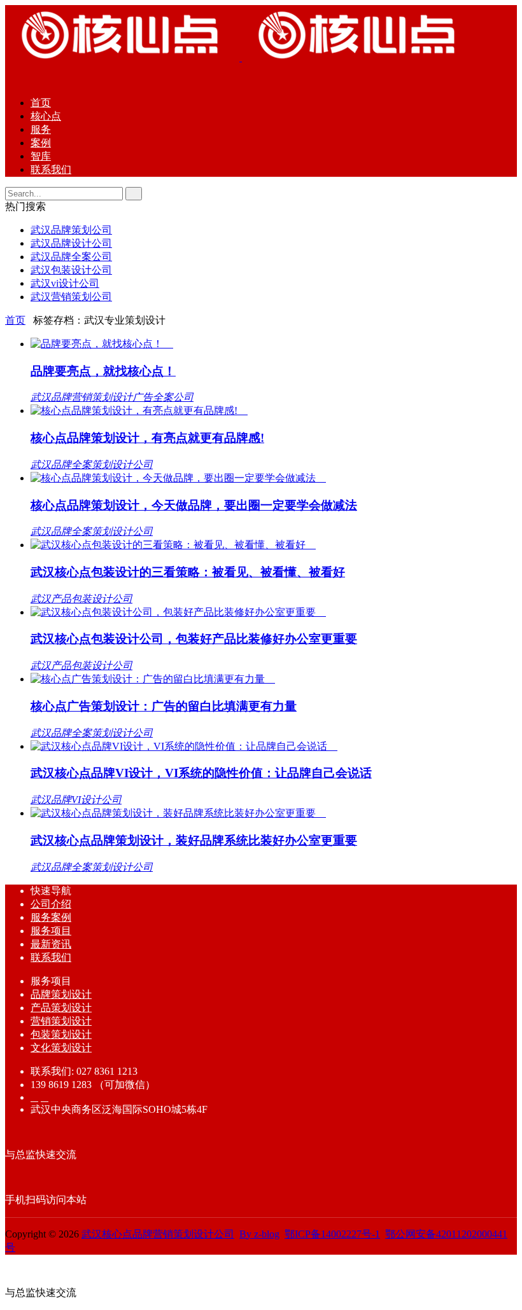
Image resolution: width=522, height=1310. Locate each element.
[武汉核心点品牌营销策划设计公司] (240, 57)
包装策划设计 (61, 1034)
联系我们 (51, 169)
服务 (41, 129)
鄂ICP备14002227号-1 (332, 1234)
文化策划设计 (61, 1047)
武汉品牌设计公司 (71, 243)
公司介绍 (51, 904)
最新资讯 (51, 944)
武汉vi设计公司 (65, 283)
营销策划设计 (61, 1021)
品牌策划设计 (61, 994)
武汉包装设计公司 (71, 270)
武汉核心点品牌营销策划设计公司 (157, 1234)
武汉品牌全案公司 (71, 256)
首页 (41, 102)
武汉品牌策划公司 (71, 229)
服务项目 (51, 930)
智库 (41, 156)
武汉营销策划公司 (71, 296)
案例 (41, 142)
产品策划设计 (61, 1007)
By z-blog (259, 1234)
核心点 (46, 116)
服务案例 (51, 917)
